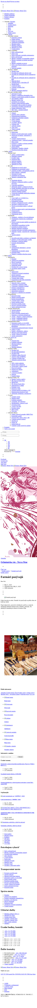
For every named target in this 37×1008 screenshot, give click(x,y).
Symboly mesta (15, 397)
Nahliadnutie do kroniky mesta (20, 251)
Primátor (13, 259)
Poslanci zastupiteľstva (17, 287)
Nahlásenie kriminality (17, 42)
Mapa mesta (14, 142)
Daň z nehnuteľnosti (17, 52)
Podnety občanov (9, 17)
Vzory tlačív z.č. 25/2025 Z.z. (19, 198)
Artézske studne (16, 126)
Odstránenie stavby (16, 214)
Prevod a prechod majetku (18, 305)
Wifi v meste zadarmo (17, 363)
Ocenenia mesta (15, 405)
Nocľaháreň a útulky (17, 98)
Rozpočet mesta (15, 296)
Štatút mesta (14, 271)
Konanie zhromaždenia (18, 243)
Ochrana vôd (15, 124)
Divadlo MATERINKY (18, 352)
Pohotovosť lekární (16, 369)
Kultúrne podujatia (16, 342)
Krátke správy (6, 571)
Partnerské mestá (16, 265)
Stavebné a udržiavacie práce (19, 204)
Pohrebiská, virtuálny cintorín (19, 148)
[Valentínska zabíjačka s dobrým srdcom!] (13, 822)
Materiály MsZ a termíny (18, 283)
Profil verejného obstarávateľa (20, 313)
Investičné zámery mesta (18, 268)
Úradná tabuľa (12, 25)
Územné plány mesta (17, 278)
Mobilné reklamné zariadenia (19, 228)
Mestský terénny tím (17, 100)
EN (9, 443)
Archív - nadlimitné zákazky (19, 320)
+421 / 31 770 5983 (10, 934)
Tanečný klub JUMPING (18, 356)
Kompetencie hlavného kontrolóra (21, 279)
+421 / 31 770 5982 (10, 932)
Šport (9, 29)
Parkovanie (14, 132)
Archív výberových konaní (19, 334)
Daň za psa (14, 53)
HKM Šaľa (14, 382)
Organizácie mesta (16, 263)
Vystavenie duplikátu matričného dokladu (23, 193)
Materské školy (15, 81)
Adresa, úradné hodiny (17, 154)
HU (9, 445)
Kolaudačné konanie (17, 201)
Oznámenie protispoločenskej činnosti (22, 328)
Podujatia (10, 26)
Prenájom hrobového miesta (19, 150)
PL (9, 448)
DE (9, 446)
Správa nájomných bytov (18, 307)
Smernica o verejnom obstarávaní (20, 315)
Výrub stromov (15, 121)
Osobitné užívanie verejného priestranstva (23, 230)
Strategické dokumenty (18, 276)
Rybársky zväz (15, 387)
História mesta (15, 398)
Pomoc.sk (14, 422)
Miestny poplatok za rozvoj (19, 63)
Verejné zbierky (15, 235)
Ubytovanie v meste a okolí (19, 366)
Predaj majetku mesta (17, 302)
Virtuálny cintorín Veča (10, 920)
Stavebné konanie (16, 199)
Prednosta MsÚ (15, 159)
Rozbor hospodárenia (17, 299)
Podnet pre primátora (17, 41)
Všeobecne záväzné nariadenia (20, 273)
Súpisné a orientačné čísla (18, 177)
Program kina (15, 340)
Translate (17, 451)
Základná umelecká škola (18, 360)
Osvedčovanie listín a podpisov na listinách (23, 238)
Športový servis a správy (18, 379)
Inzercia (13, 374)
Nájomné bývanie (16, 94)
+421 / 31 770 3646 (16, 959)
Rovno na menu (14, 1)
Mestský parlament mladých (19, 90)
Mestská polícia (15, 44)
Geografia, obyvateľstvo (18, 401)
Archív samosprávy (17, 336)
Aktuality (12, 21)
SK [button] (5, 440)
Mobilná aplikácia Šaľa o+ (11, 914)
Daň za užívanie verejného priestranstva (22, 55)
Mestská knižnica (16, 344)
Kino (9, 28)
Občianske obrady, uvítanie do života (22, 186)
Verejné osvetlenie (16, 145)
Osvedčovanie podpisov (11, 854)
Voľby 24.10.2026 (9, 429)
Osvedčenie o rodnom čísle (19, 190)
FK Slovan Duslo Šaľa (18, 384)
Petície (13, 244)
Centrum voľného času (18, 87)
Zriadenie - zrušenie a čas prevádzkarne (22, 217)
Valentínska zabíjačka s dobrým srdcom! (11, 825)
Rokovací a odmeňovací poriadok (21, 292)
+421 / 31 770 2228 (20, 958)
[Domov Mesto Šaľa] (13, 465)
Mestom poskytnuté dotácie (19, 332)
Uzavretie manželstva (17, 185)
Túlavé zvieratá (15, 129)
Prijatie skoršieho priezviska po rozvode (22, 188)
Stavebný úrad (8, 864)
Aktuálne (10, 23)
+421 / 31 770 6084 (16, 961)
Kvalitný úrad (15, 158)
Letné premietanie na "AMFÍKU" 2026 (11, 799)
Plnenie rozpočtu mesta (18, 297)
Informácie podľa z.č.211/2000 (20, 323)
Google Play (8, 974)
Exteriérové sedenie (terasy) (19, 227)
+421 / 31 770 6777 (19, 954)
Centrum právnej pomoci (18, 419)
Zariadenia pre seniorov (18, 102)
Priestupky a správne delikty (19, 241)
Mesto (10, 255)
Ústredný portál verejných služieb (21, 425)
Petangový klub (15, 389)
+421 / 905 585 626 (21, 953)
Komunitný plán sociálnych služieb (21, 105)
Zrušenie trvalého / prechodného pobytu (22, 170)
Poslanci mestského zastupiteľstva (14, 898)
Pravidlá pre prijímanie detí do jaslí (21, 73)
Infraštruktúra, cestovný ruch (19, 403)
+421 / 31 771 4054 (18, 956)
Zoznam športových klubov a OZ (20, 390)
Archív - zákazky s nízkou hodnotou (21, 316)
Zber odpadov (8, 856)
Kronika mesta (15, 408)
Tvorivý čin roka (16, 406)
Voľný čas (13, 337)
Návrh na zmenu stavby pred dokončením (23, 209)
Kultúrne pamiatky (16, 400)
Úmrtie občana (15, 195)
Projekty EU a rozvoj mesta (19, 267)
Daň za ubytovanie (16, 57)
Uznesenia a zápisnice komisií (19, 286)
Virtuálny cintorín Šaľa (10, 918)
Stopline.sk (14, 421)
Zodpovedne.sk (15, 424)
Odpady (13, 113)
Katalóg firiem (15, 376)
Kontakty (7, 18)
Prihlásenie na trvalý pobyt (19, 167)
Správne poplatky (16, 68)
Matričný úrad (8, 862)
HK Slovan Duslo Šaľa (18, 380)
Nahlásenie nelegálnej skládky (20, 118)
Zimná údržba (15, 146)
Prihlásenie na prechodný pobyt (20, 169)
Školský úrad (15, 71)
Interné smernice (16, 275)
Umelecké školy (16, 85)
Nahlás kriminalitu (9, 15)
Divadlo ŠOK (15, 353)
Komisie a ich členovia (17, 289)
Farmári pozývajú (16, 571)
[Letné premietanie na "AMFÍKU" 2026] (13, 796)
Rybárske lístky (15, 252)
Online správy (12, 33)
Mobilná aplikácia (9, 14)
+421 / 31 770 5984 (10, 936)
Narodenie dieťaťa (16, 180)
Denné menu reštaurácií (18, 364)
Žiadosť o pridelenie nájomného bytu (22, 95)
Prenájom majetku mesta (18, 304)
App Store (25, 974)
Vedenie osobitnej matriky (18, 191)
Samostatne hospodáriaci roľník (20, 225)
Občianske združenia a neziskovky (21, 393)
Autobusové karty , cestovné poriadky (22, 140)
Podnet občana (15, 39)
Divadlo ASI (15, 350)
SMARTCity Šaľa (16, 47)
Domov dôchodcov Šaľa (18, 108)
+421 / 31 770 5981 (10, 931)
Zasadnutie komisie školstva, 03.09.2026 (11, 774)
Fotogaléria (14, 345)
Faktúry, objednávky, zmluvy (19, 331)
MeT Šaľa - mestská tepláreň (19, 110)
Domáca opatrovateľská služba (20, 103)
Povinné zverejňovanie (10, 873)
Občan (10, 34)
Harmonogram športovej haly (19, 392)
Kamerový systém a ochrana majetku (21, 143)
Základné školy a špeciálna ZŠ (20, 82)
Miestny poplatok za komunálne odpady (22, 58)
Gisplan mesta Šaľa (9, 917)
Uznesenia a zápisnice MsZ (19, 284)
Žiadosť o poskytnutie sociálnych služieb (23, 97)
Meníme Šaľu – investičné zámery (10, 694)
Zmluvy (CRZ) (15, 329)
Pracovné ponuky (16, 368)
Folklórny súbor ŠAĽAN (18, 355)
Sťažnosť (14, 246)
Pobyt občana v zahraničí (18, 172)
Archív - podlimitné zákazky (19, 318)
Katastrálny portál (16, 416)
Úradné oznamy (8, 906)
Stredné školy (15, 84)
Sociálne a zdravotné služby (12, 865)
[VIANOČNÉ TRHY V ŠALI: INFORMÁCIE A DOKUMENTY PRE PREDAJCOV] (18, 809)
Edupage (14, 89)
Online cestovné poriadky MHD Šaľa (22, 414)
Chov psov (14, 127)
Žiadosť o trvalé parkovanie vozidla (21, 134)
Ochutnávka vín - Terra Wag (14, 562)
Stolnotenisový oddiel (17, 385)
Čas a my (10, 31)
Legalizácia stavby (16, 212)
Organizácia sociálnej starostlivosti (21, 106)
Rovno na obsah (5, 1)
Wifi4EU (6, 923)
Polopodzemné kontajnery (18, 116)
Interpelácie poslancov (17, 291)
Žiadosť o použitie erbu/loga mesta (21, 254)
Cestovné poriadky (16, 372)
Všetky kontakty (9, 964)
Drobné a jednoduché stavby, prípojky (22, 203)
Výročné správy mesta (17, 300)
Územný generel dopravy (18, 138)
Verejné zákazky (16, 310)
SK (9, 442)
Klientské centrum (16, 37)
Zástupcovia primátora (17, 260)
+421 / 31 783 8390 (16, 962)
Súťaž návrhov (15, 312)
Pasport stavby (15, 211)
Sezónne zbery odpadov (18, 114)
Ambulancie (14, 371)
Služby (11, 151)
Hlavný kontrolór (16, 262)
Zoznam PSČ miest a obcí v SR (20, 417)
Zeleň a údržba (15, 119)
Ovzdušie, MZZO (16, 122)
